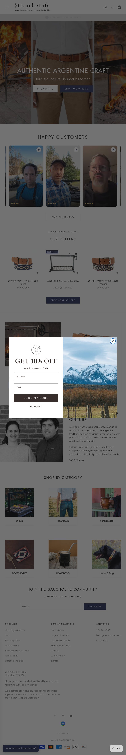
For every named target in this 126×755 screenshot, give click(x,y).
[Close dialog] (113, 341)
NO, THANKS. (36, 406)
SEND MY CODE (36, 398)
